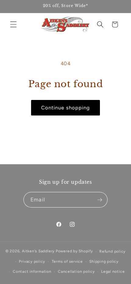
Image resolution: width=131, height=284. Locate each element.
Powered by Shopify (74, 251)
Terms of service (67, 261)
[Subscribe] (99, 200)
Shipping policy (104, 261)
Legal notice (113, 271)
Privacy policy (32, 261)
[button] (13, 24)
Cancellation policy (76, 271)
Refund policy (112, 251)
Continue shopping (65, 108)
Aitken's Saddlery (38, 251)
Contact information (32, 271)
